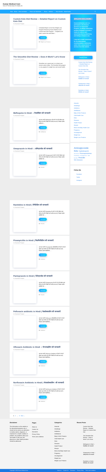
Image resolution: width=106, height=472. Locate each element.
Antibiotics (43, 259)
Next (23, 415)
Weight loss (77, 135)
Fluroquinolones (76, 155)
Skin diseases (78, 160)
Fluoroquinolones (86, 153)
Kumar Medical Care (11, 4)
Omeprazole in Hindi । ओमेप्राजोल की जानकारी (32, 149)
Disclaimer (35, 431)
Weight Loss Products (45, 41)
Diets (75, 118)
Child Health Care (78, 115)
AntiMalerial (43, 131)
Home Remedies (59, 11)
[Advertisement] (40, 98)
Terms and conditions (38, 436)
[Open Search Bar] (95, 12)
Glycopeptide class (83, 155)
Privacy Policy (36, 434)
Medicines (51, 11)
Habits (89, 155)
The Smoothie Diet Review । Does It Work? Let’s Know (39, 57)
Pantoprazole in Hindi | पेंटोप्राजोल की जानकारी (32, 276)
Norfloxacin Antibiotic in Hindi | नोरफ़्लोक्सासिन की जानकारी (38, 383)
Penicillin (81, 158)
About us (34, 427)
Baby (76, 151)
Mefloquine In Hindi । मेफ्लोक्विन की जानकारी (31, 113)
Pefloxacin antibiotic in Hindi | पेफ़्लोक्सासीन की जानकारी (37, 311)
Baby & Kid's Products (80, 113)
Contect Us (35, 429)
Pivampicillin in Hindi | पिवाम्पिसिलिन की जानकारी (33, 240)
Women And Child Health (35, 11)
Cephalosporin (84, 151)
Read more (43, 37)
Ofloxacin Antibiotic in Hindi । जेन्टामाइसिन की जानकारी (36, 347)
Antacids (42, 167)
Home (11, 11)
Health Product (67, 11)
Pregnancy (77, 130)
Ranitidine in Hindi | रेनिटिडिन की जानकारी (30, 205)
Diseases (45, 11)
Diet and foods (76, 153)
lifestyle (15, 11)
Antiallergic (77, 105)
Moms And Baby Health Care (81, 127)
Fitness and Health (23, 11)
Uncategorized (78, 132)
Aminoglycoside (81, 148)
